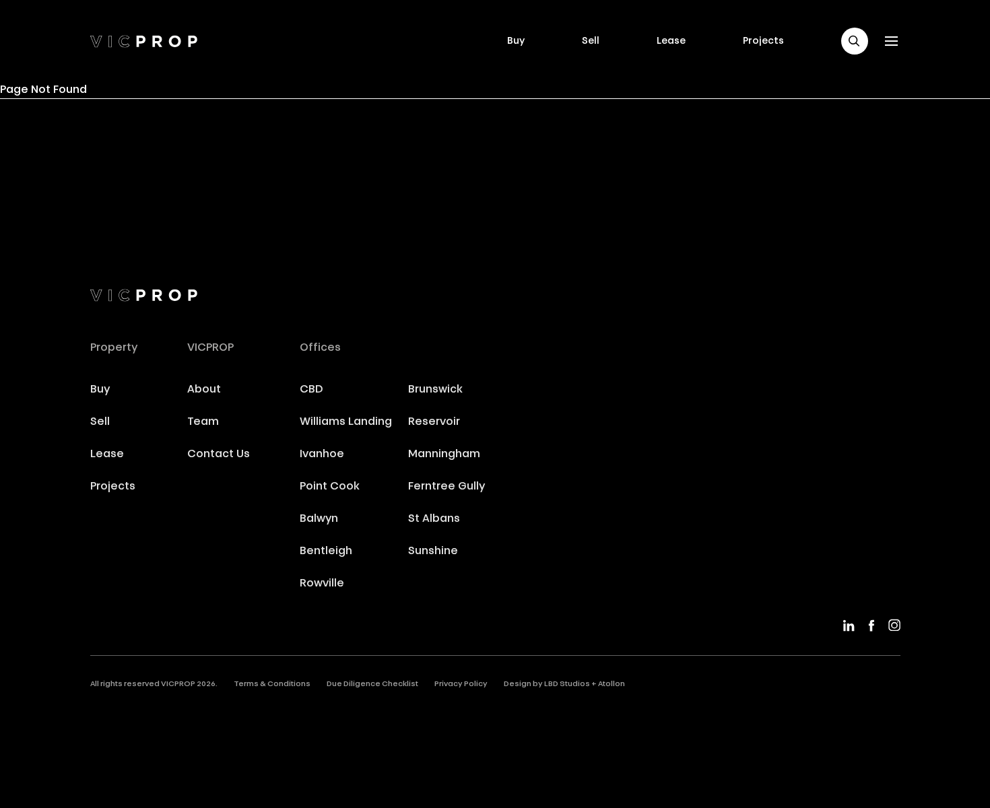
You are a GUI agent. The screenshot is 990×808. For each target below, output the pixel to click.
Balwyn (319, 519)
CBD (311, 389)
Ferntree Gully (446, 486)
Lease (671, 41)
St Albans (434, 519)
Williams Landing (346, 422)
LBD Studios (567, 684)
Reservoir (434, 422)
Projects (763, 41)
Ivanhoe (322, 454)
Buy (516, 41)
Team (203, 422)
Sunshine (433, 551)
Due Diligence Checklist (372, 684)
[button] (854, 41)
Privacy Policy (461, 684)
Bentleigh (326, 551)
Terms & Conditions (272, 684)
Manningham (444, 454)
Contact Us (218, 454)
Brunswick (435, 389)
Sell (590, 41)
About (204, 389)
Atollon (611, 684)
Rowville (322, 583)
